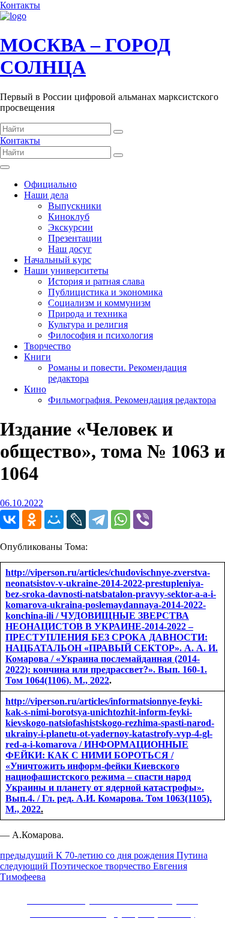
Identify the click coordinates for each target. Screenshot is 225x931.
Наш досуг (70, 249)
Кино (35, 389)
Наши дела (46, 195)
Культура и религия (88, 324)
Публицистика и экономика (105, 292)
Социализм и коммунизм (99, 303)
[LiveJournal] (76, 519)
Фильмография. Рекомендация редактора (132, 400)
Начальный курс (57, 260)
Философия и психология (100, 335)
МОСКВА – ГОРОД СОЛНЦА (85, 56)
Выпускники (74, 206)
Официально (50, 184)
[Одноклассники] (31, 519)
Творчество (47, 346)
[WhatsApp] (120, 519)
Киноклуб (68, 216)
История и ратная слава (96, 281)
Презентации (75, 238)
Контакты (20, 5)
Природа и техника (87, 314)
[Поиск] (118, 132)
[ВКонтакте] (9, 519)
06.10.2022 (21, 503)
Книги (37, 357)
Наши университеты (66, 270)
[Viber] (142, 519)
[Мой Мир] (54, 519)
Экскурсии (70, 227)
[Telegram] (98, 519)
